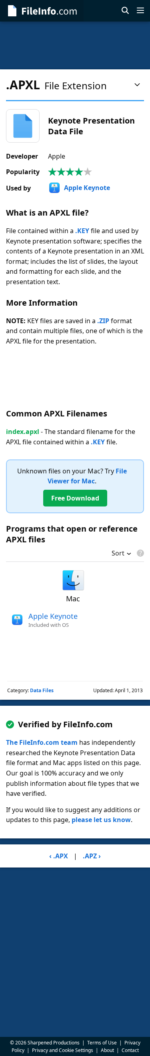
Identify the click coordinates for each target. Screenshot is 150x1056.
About (107, 1050)
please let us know (101, 819)
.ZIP (103, 320)
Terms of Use (102, 1042)
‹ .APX (58, 856)
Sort (118, 553)
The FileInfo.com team (42, 742)
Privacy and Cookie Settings (62, 1050)
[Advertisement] (75, 45)
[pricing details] (139, 553)
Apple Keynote (87, 187)
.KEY (82, 230)
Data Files (42, 690)
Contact (130, 1050)
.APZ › (92, 856)
